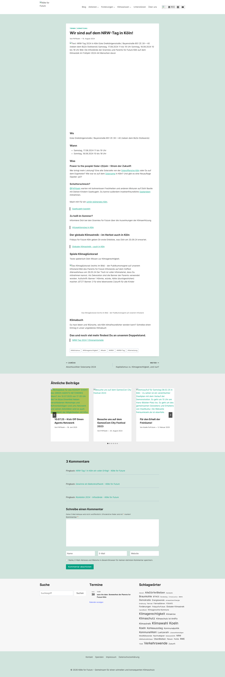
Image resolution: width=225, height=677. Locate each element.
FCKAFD (169, 603)
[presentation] (70, 401)
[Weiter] (170, 415)
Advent (141, 593)
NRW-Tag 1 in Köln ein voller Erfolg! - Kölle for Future (100, 471)
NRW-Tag (121, 350)
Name (70, 553)
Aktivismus (75, 350)
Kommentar (72, 517)
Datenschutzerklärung (129, 657)
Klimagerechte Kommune (158, 610)
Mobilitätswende (145, 636)
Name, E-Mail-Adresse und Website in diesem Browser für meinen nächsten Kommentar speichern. (111, 560)
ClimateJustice (173, 597)
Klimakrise (171, 614)
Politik (176, 639)
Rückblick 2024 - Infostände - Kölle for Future (97, 497)
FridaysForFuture (158, 607)
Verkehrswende (155, 643)
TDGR (141, 644)
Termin (73, 28)
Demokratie (145, 600)
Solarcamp (110, 173)
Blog (84, 7)
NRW (111, 350)
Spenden (99, 657)
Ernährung (142, 603)
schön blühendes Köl (96, 202)
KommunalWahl (148, 632)
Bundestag (163, 597)
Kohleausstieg (155, 628)
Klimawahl (160, 623)
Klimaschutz (147, 618)
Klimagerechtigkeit (90, 350)
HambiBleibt (143, 610)
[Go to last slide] (54, 415)
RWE (182, 639)
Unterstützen (140, 7)
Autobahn (169, 593)
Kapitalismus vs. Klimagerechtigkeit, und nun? (137, 365)
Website (135, 553)
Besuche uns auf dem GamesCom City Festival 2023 (111, 423)
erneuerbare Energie (173, 600)
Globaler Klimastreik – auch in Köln (88, 246)
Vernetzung (82, 28)
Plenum (170, 639)
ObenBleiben (160, 639)
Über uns (152, 7)
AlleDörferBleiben (155, 592)
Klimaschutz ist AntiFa (166, 618)
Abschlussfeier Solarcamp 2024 (81, 365)
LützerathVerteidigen (177, 632)
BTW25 (156, 597)
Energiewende (158, 600)
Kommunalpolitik (171, 628)
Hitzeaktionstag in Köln (83, 227)
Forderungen (145, 606)
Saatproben (144, 192)
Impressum (111, 657)
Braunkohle (145, 596)
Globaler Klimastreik (175, 606)
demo (181, 597)
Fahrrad (149, 603)
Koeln (103, 350)
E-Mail (102, 553)
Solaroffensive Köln (130, 170)
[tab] (107, 443)
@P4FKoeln (75, 188)
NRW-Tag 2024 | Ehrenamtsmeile (88, 340)
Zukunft (172, 644)
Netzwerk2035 (170, 636)
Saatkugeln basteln (81, 209)
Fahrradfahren (159, 603)
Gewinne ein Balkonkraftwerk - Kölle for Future (98, 484)
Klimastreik (145, 623)
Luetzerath (163, 632)
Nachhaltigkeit (159, 636)
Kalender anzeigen (96, 602)
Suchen (80, 593)
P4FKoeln (76, 39)
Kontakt (89, 657)
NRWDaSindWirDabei (146, 639)
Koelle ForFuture (149, 427)
